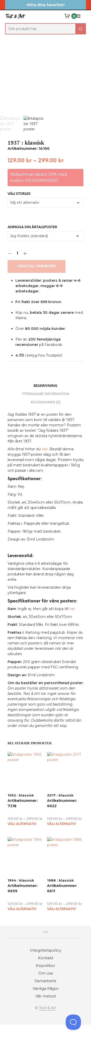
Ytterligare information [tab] (45, 394)
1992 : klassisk (21, 795)
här (45, 449)
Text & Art (47, 1008)
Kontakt (45, 957)
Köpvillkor (45, 965)
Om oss (45, 973)
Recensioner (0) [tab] (45, 402)
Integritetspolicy (45, 950)
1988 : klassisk (60, 880)
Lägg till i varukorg (36, 266)
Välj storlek (19, 194)
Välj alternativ (22, 824)
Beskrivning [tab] (45, 386)
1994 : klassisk (21, 880)
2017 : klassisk (60, 795)
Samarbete (45, 980)
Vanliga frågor (46, 988)
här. (72, 608)
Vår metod (45, 996)
